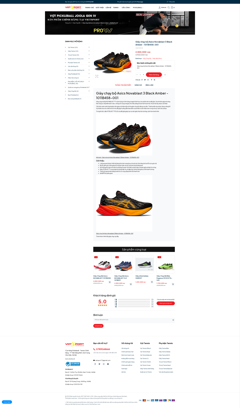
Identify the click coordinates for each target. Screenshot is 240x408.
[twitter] (99, 364)
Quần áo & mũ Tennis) (75, 59)
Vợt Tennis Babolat (146, 355)
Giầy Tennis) (73, 51)
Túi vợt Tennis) (73, 55)
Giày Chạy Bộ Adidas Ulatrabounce (164, 277)
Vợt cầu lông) (73, 66)
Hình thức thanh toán (127, 355)
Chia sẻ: (138, 80)
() (174, 7)
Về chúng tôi (125, 348)
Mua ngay (140, 2)
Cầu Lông (126, 7)
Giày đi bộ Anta (157, 58)
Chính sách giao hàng (127, 362)
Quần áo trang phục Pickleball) (78, 87)
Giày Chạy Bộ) (73, 91)
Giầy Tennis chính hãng (147, 368)
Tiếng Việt (172, 2)
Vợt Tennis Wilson (145, 348)
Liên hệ (108, 7)
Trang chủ (89, 7)
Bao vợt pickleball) (74, 99)
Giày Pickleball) (74, 74)
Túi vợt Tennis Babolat (165, 368)
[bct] (72, 364)
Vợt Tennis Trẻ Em (145, 362)
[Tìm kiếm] (169, 7)
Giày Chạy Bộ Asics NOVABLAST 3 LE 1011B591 (100, 278)
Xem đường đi (70, 359)
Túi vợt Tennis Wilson (165, 362)
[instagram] (103, 364)
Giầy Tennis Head (164, 358)
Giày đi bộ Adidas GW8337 (120, 277)
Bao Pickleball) (73, 95)
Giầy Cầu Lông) (73, 78)
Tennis (115, 7)
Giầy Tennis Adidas (164, 352)
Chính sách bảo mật (127, 352)
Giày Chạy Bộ (76, 23)
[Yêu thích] (165, 74)
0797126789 (89, 2)
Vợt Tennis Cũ (144, 358)
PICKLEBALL (137, 7)
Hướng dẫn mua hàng (127, 358)
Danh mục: (138, 58)
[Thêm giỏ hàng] (110, 284)
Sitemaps (124, 368)
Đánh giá (138, 85)
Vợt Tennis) (73, 47)
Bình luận (149, 85)
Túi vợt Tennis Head (165, 365)
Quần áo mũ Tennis (146, 372)
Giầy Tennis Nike (164, 348)
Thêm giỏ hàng (154, 75)
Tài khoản (163, 7)
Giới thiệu (100, 7)
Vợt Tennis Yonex (145, 365)
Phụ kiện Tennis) (74, 62)
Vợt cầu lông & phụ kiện (166, 372)
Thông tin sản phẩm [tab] (123, 85)
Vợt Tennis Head (145, 352)
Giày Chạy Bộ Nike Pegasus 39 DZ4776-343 (143, 278)
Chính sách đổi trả (126, 365)
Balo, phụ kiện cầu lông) (76, 70)
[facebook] (95, 364)
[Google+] (148, 80)
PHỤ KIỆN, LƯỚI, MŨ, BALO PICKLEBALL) (76, 82)
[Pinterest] (151, 80)
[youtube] (108, 364)
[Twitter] (145, 80)
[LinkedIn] (154, 80)
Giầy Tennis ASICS (164, 355)
